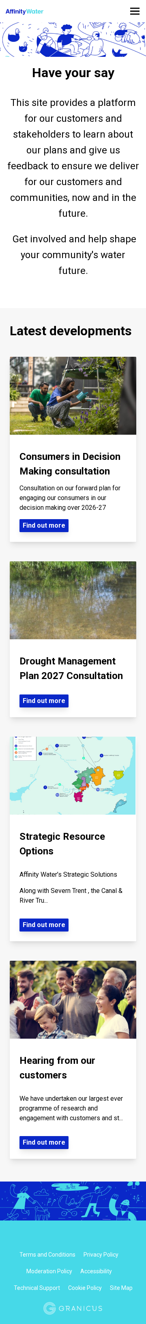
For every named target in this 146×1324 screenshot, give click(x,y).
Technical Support (37, 1288)
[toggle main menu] (135, 11)
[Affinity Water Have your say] (45, 11)
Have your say (73, 73)
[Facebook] (52, 1237)
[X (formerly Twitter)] (66, 1237)
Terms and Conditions (47, 1254)
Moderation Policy (49, 1271)
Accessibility (96, 1271)
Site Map (121, 1288)
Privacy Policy (101, 1254)
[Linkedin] (80, 1237)
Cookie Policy (85, 1288)
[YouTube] (94, 1237)
